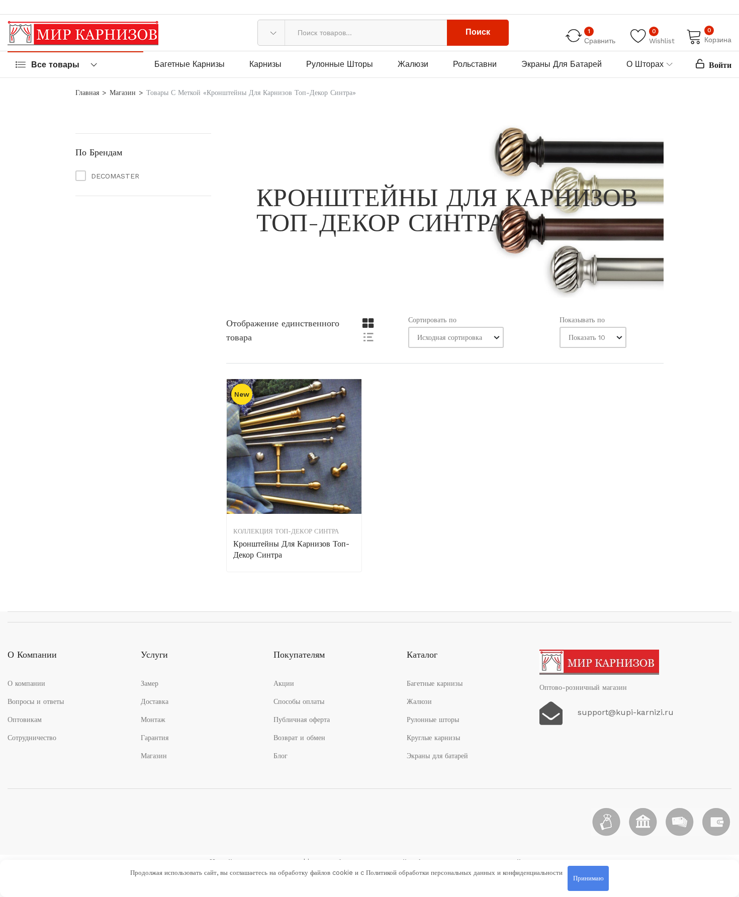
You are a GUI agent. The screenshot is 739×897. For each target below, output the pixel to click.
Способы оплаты (298, 701)
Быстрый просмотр (353, 443)
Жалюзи (413, 64)
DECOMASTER (115, 176)
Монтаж (153, 719)
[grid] (367, 323)
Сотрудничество (32, 738)
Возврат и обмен (299, 738)
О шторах (645, 64)
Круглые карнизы (433, 738)
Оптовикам (25, 719)
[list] (367, 336)
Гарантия (154, 738)
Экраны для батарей (561, 64)
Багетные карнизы (189, 64)
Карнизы (265, 64)
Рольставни (475, 64)
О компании (26, 683)
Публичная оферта (301, 719)
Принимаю (588, 878)
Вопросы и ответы (36, 701)
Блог (280, 756)
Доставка (154, 701)
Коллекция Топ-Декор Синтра (286, 531)
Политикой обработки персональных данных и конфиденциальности (464, 872)
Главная (87, 92)
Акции (283, 683)
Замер (149, 683)
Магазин (123, 92)
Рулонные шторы (339, 64)
